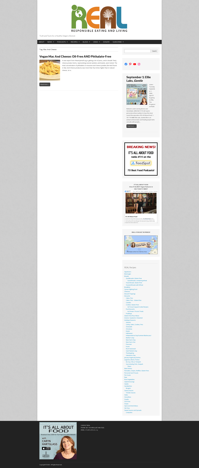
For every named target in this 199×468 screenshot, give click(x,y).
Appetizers (127, 272)
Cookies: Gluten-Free (132, 305)
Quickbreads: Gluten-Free (134, 278)
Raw (125, 377)
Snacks (126, 399)
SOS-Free (127, 401)
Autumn (128, 322)
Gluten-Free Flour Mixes (131, 316)
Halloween (129, 333)
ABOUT (41, 42)
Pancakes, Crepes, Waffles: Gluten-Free (136, 371)
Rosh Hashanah (131, 349)
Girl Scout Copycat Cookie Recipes (137, 307)
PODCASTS (61, 42)
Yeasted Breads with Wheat (134, 285)
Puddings (129, 313)
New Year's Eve (130, 342)
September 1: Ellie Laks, (138, 78)
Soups (126, 404)
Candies (128, 302)
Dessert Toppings (129, 294)
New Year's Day (130, 340)
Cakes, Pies (129, 298)
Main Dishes (128, 368)
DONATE (106, 42)
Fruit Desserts (130, 309)
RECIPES (74, 42)
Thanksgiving (130, 353)
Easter (128, 331)
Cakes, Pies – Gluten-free (133, 300)
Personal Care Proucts (131, 373)
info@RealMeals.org (91, 430)
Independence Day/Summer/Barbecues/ (138, 335)
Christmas (129, 329)
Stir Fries (127, 408)
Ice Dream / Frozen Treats (135, 311)
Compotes (129, 412)
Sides (126, 395)
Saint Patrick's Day (131, 351)
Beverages (127, 274)
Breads (126, 276)
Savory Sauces (128, 390)
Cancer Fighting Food (130, 289)
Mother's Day (130, 338)
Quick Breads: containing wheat (137, 280)
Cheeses (127, 291)
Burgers (128, 388)
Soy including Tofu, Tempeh (134, 364)
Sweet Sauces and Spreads (132, 410)
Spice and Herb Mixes (131, 406)
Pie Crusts (127, 375)
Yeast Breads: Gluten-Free (134, 283)
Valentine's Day (130, 355)
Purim (128, 346)
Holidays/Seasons (130, 320)
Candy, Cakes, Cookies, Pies (134, 324)
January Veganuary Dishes (132, 357)
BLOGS (85, 42)
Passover (129, 344)
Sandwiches (128, 386)
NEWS (49, 42)
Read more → (44, 84)
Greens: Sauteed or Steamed (133, 318)
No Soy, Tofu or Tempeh (133, 362)
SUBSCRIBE (117, 42)
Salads (126, 384)
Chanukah (129, 327)
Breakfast (127, 287)
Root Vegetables (129, 379)
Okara (129, 366)
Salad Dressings (129, 382)
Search (154, 51)
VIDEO (95, 42)
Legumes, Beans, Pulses (132, 360)
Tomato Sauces (130, 393)
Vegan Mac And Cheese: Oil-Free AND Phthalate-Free (75, 56)
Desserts (127, 296)
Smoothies (127, 397)
